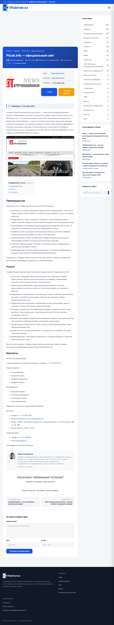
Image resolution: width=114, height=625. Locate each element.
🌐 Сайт (49, 92)
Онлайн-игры (89, 110)
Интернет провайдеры (92, 79)
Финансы (87, 47)
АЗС (85, 119)
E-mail (44, 540)
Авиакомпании (89, 92)
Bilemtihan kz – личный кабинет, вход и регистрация (95, 155)
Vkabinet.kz (12, 621)
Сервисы (17, 51)
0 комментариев (20, 63)
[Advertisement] (40, 31)
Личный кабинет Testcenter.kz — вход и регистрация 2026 (94, 174)
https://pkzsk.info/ (57, 73)
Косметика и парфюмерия (93, 106)
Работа (86, 101)
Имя (8, 540)
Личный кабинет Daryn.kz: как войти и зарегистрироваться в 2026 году (95, 164)
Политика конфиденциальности (14, 610)
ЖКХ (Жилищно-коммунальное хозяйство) (93, 65)
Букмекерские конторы (92, 84)
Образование (88, 25)
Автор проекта (8, 606)
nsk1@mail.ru (21, 419)
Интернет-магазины (91, 38)
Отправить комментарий (19, 551)
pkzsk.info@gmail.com (35, 419)
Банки (86, 55)
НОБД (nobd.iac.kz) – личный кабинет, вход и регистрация (92, 146)
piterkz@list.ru (21, 441)
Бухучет (87, 114)
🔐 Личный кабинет (66, 92)
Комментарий (12, 521)
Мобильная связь (90, 75)
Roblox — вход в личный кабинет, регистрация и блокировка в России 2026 (95, 136)
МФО (86, 51)
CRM (85, 97)
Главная (9, 51)
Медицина (87, 42)
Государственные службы (93, 33)
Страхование (88, 88)
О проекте (6, 603)
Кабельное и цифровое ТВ (93, 71)
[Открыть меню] (109, 7)
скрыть (29, 183)
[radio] (32, 486)
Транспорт (88, 60)
